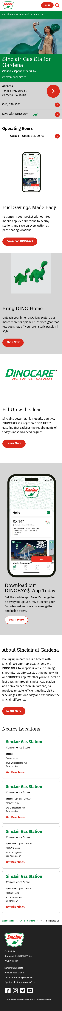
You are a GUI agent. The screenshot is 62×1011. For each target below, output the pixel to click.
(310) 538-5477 (12, 758)
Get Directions (15, 772)
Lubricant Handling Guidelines (19, 978)
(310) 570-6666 (13, 848)
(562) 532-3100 (13, 803)
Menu (47, 5)
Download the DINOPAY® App (18, 956)
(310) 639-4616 (12, 893)
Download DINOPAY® (19, 241)
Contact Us (10, 951)
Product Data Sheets (14, 973)
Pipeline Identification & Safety (20, 982)
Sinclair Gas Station (24, 742)
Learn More (14, 443)
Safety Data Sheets (14, 968)
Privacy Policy (11, 961)
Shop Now (13, 342)
